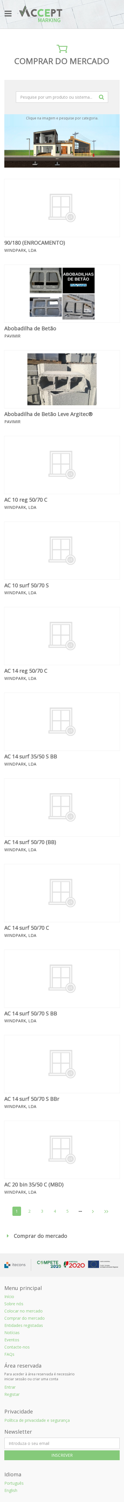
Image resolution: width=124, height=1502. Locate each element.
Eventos (11, 1339)
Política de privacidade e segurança (37, 1420)
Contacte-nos (17, 1347)
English (10, 1490)
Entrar (10, 1387)
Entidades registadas (23, 1325)
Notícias (12, 1332)
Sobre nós (13, 1303)
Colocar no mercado (23, 1311)
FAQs (9, 1354)
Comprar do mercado (24, 1318)
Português (14, 1483)
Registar (12, 1394)
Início (9, 1296)
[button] (62, 1236)
